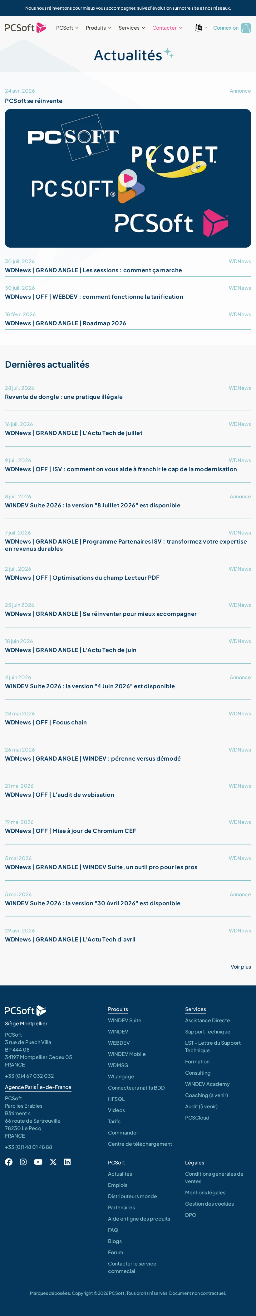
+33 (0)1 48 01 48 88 (28, 1147)
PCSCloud (197, 1117)
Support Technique (207, 1031)
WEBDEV (119, 1042)
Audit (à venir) (201, 1106)
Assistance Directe (207, 1020)
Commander (123, 1132)
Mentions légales (205, 1192)
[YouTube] (38, 1162)
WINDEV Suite (124, 1020)
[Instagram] (23, 1162)
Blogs (115, 1241)
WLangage (121, 1076)
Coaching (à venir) (206, 1095)
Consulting (198, 1072)
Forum (115, 1252)
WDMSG (118, 1065)
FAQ (113, 1229)
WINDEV (118, 1031)
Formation (197, 1061)
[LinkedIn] (67, 1162)
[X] (53, 1162)
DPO (190, 1215)
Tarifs (114, 1121)
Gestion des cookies (209, 1203)
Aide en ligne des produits (139, 1218)
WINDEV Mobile (127, 1054)
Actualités (120, 1173)
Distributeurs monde (132, 1196)
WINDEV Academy (207, 1084)
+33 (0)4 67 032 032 (29, 1075)
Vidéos (116, 1110)
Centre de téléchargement (140, 1143)
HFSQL (116, 1099)
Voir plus (241, 966)
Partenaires (121, 1207)
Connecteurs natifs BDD (136, 1087)
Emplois (117, 1185)
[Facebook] (8, 1162)
